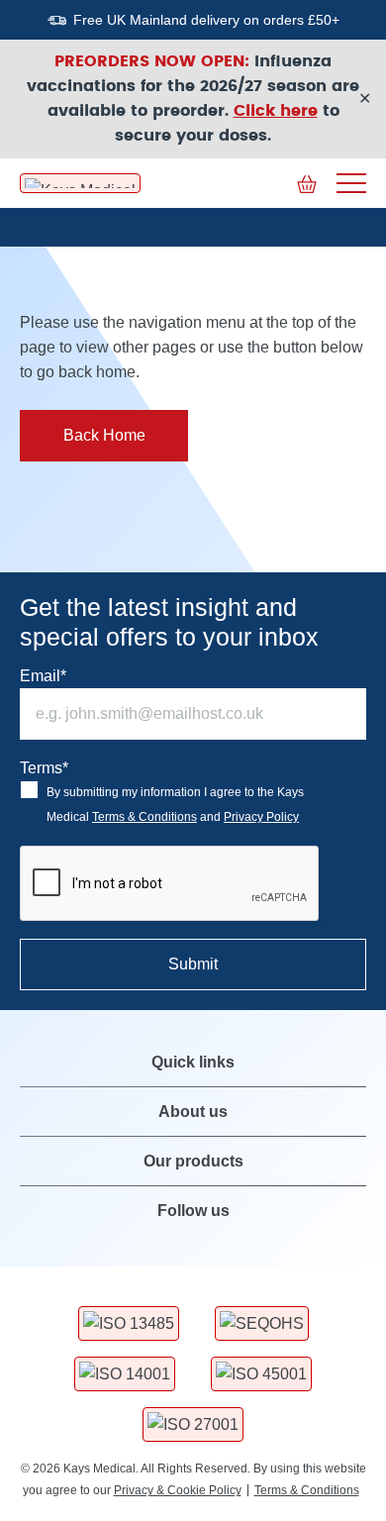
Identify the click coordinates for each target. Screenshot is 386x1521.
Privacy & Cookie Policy (177, 1490)
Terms (44, 768)
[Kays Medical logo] (80, 183)
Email (43, 675)
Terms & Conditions (144, 817)
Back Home (104, 435)
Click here (276, 111)
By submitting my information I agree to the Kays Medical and (175, 804)
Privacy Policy (261, 817)
